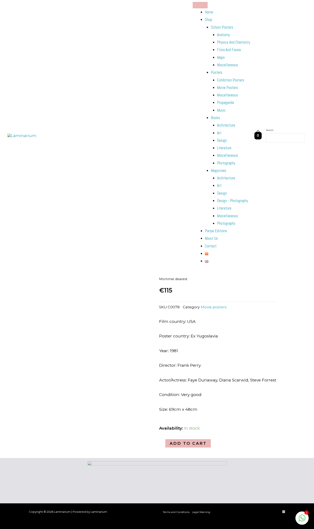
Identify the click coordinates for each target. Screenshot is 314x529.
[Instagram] (283, 511)
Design (222, 140)
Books (215, 117)
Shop (208, 19)
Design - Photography (232, 200)
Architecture (226, 125)
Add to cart (188, 443)
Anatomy (223, 34)
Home (209, 12)
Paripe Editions (216, 230)
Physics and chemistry (233, 42)
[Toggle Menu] (200, 5)
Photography (226, 163)
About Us (211, 238)
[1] (302, 520)
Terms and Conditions (176, 512)
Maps (221, 57)
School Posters (222, 27)
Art (219, 133)
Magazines (218, 170)
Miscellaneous (227, 65)
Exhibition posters (230, 80)
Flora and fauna (229, 49)
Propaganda (225, 102)
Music (221, 110)
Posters (216, 72)
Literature (224, 148)
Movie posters (227, 87)
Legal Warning (201, 512)
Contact (211, 246)
